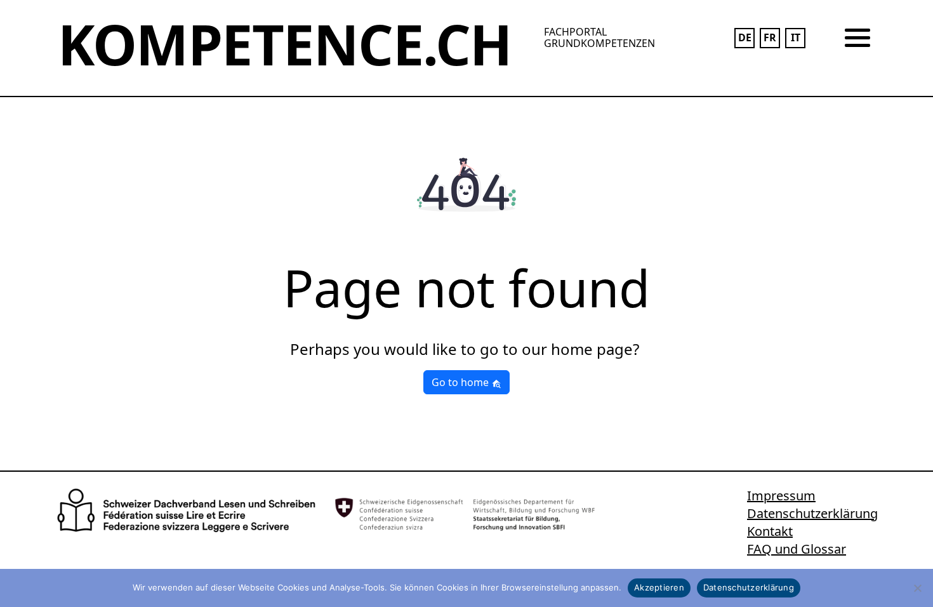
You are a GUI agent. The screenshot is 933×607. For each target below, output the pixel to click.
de (744, 37)
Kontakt (770, 531)
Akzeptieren (659, 587)
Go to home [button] (461, 382)
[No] (917, 588)
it (795, 37)
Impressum (781, 495)
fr (770, 37)
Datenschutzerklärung (812, 513)
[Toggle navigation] (857, 38)
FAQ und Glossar (796, 548)
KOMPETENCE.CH (285, 44)
